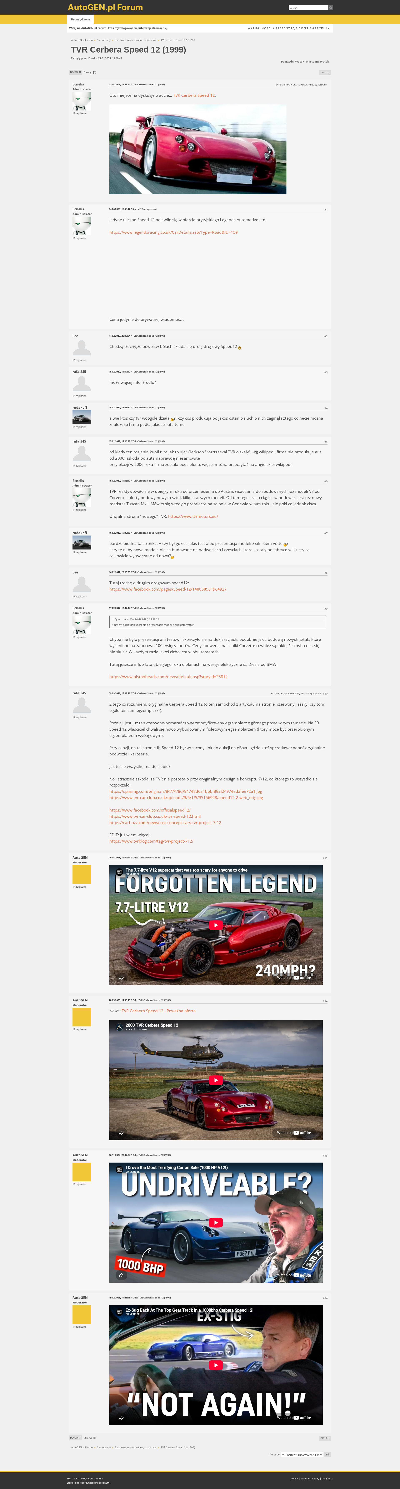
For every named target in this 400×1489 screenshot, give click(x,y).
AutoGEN (80, 857)
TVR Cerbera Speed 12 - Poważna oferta (159, 1010)
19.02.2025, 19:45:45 (119, 1297)
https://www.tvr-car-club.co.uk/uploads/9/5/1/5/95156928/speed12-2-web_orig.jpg (186, 797)
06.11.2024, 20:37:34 (119, 1155)
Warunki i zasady (310, 1478)
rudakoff (79, 407)
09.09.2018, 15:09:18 (119, 693)
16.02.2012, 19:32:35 (119, 532)
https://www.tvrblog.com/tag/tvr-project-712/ (151, 841)
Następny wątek (317, 61)
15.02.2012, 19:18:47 (119, 480)
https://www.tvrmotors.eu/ (193, 516)
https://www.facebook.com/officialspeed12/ (150, 810)
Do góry (75, 1437)
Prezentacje (286, 28)
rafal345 (79, 371)
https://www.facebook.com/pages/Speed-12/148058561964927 (168, 589)
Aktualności (260, 28)
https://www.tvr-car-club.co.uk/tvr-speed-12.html (155, 816)
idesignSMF (104, 1482)
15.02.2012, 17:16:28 (119, 441)
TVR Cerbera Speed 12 (194, 95)
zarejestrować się (155, 28)
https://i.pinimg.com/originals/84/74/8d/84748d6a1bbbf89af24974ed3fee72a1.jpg (185, 791)
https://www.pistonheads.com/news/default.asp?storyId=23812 (168, 676)
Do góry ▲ (327, 1478)
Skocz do (274, 1454)
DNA (305, 28)
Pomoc (294, 1478)
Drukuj (325, 72)
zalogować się (128, 28)
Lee (75, 336)
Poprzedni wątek (292, 61)
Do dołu (75, 72)
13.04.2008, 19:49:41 (119, 84)
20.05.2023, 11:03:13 (119, 1000)
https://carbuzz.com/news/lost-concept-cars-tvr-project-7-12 (165, 822)
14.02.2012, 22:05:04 (119, 335)
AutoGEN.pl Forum (105, 7)
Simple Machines (94, 1478)
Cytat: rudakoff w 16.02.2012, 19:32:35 (137, 619)
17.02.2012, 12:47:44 (119, 608)
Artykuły (321, 28)
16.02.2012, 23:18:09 (119, 572)
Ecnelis (78, 84)
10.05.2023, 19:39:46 (119, 857)
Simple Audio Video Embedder (82, 1482)
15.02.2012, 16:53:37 (119, 407)
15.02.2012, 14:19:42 (119, 371)
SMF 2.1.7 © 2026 (76, 1478)
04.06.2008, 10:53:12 (119, 209)
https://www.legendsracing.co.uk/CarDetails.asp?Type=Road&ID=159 (173, 232)
